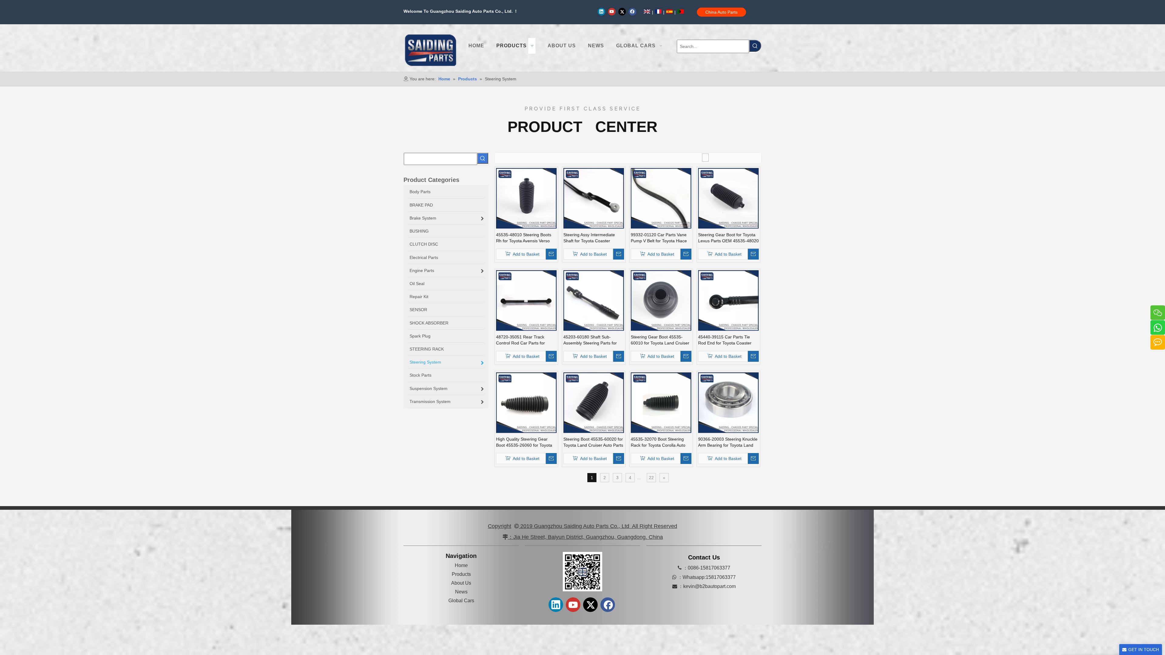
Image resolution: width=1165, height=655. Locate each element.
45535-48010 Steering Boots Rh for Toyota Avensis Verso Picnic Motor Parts (523, 238)
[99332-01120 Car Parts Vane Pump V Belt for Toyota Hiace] (661, 198)
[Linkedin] (601, 11)
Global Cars (461, 600)
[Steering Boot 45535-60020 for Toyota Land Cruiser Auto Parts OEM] (593, 402)
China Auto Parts (721, 12)
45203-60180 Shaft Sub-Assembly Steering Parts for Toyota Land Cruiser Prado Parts (590, 340)
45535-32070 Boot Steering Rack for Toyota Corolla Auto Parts (658, 442)
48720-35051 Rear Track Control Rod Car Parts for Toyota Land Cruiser (520, 340)
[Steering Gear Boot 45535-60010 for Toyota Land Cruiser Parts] (661, 300)
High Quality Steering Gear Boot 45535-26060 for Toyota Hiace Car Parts (524, 442)
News (461, 591)
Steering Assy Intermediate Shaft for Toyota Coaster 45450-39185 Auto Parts (589, 238)
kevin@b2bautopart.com (709, 586)
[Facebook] (632, 11)
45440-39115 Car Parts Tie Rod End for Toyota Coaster (724, 339)
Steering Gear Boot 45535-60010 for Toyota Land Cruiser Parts (660, 340)
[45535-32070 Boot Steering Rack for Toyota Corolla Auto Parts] (661, 402)
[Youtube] (612, 11)
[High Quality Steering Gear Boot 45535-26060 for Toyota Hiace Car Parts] (526, 402)
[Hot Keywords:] (755, 46)
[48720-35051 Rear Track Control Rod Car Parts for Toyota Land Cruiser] (526, 300)
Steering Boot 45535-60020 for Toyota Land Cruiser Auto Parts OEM (593, 442)
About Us (461, 583)
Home (461, 565)
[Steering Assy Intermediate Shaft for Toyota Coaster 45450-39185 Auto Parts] (593, 198)
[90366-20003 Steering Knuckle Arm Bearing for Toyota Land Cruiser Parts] (728, 402)
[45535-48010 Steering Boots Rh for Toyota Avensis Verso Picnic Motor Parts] (526, 198)
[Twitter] (622, 11)
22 (651, 477)
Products (461, 574)
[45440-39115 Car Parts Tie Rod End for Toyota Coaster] (728, 300)
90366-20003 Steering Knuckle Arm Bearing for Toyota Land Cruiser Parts (728, 442)
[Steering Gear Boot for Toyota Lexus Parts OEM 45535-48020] (728, 198)
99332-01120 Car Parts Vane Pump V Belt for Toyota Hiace (659, 237)
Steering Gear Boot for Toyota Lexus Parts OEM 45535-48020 (728, 237)
